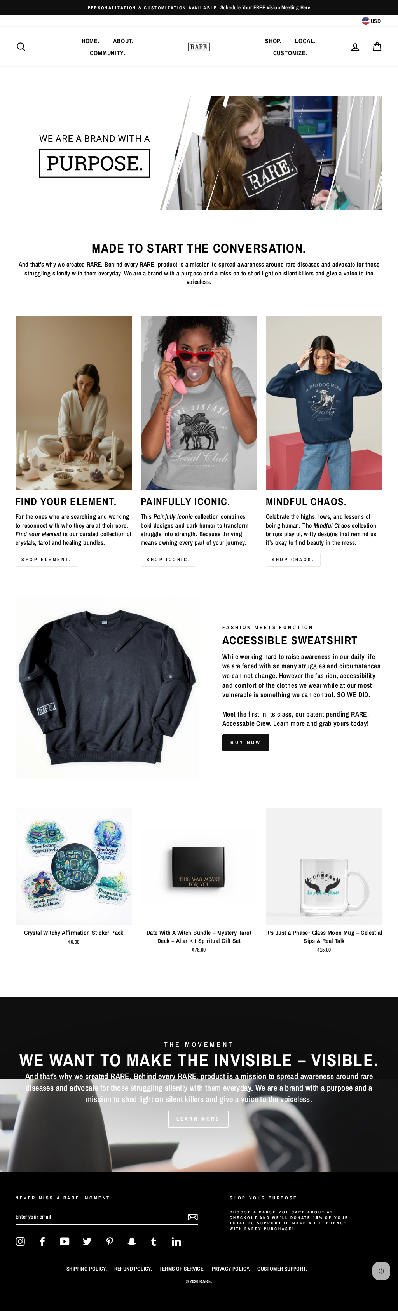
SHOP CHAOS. (293, 559)
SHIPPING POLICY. (86, 1268)
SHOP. (273, 41)
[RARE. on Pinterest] (109, 1241)
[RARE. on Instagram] (20, 1241)
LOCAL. (305, 41)
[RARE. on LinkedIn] (176, 1241)
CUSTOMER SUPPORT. (282, 1268)
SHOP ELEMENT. (46, 559)
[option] (199, 7)
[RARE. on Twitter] (87, 1241)
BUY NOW (245, 742)
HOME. (91, 41)
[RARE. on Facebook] (42, 1241)
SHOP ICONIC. (168, 559)
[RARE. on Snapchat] (131, 1241)
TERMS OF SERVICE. (182, 1268)
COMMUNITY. (107, 53)
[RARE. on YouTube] (65, 1241)
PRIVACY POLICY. (231, 1268)
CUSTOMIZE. (290, 53)
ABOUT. (123, 41)
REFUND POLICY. (133, 1268)
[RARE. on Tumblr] (154, 1241)
